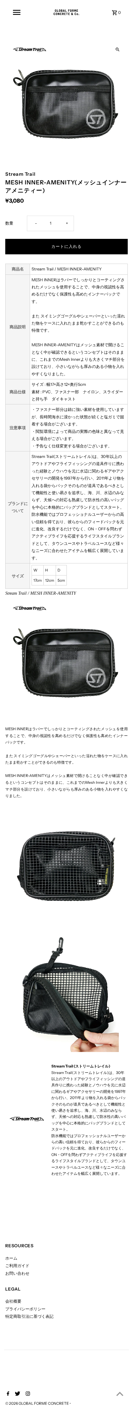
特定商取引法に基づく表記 (29, 1316)
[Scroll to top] (120, 1394)
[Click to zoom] (118, 50)
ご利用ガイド (17, 1265)
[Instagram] (27, 1394)
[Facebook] (7, 1394)
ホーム (11, 1258)
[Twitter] (16, 1394)
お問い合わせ (17, 1273)
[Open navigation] (16, 12)
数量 (9, 223)
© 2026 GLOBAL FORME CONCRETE (37, 1403)
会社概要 (13, 1301)
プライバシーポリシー (25, 1309)
